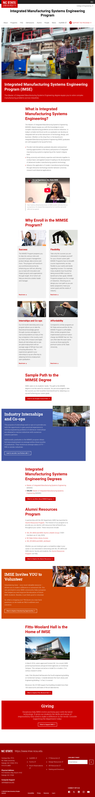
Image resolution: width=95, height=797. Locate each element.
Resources (46, 793)
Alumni (39, 23)
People (46, 23)
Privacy (39, 793)
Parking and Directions (56, 769)
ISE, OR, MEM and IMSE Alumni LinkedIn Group (43, 533)
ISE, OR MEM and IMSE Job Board (38, 541)
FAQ (21, 23)
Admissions (30, 23)
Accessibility (31, 793)
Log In (53, 793)
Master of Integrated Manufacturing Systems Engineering (46, 485)
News (54, 23)
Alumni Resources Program (34, 523)
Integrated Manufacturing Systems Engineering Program (47, 13)
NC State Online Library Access (37, 538)
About (6, 23)
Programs (13, 23)
